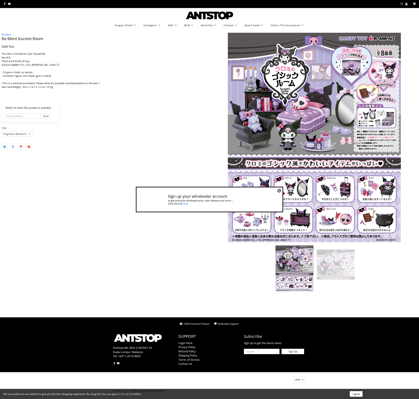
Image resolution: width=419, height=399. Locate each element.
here (185, 203)
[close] (279, 190)
